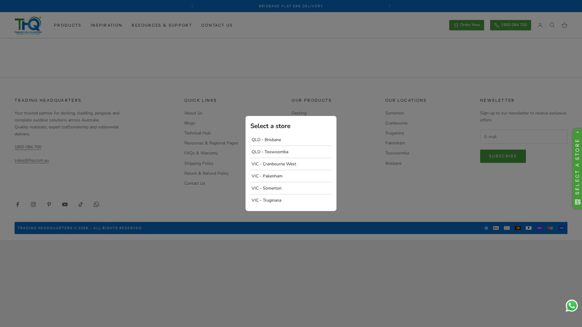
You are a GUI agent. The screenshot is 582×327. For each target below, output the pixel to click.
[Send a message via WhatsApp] (572, 306)
